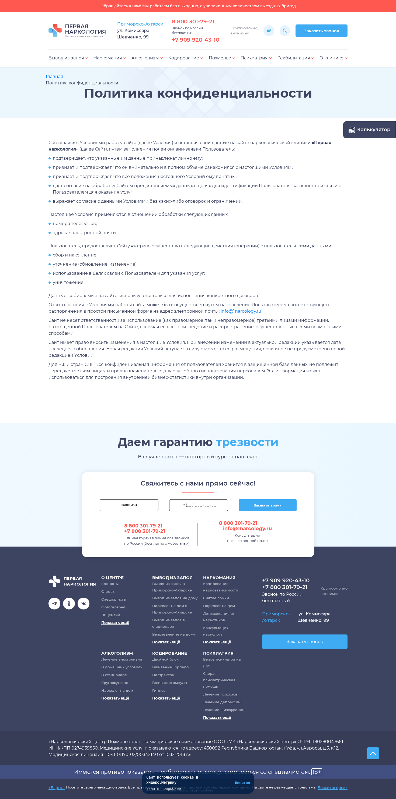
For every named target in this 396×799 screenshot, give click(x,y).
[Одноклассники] (69, 603)
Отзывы (108, 591)
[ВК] (83, 603)
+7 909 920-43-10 (195, 39)
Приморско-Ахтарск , (141, 24)
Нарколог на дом (219, 606)
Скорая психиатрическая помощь (219, 680)
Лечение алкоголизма (121, 659)
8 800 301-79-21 (193, 21)
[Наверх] (373, 753)
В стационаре (114, 675)
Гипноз (158, 690)
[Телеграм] (54, 603)
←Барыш (56, 788)
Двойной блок (165, 659)
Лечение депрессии (222, 702)
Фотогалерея (113, 607)
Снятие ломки (216, 598)
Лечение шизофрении (224, 710)
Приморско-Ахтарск (276, 617)
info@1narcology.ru (241, 311)
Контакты (110, 584)
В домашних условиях (121, 667)
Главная (54, 76)
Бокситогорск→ (333, 788)
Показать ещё (115, 622)
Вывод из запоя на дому (174, 598)
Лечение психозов (220, 694)
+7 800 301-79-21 (144, 531)
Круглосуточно (114, 682)
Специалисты (113, 599)
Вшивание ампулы (169, 682)
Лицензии (110, 615)
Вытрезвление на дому (173, 634)
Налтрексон (163, 675)
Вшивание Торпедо (170, 667)
